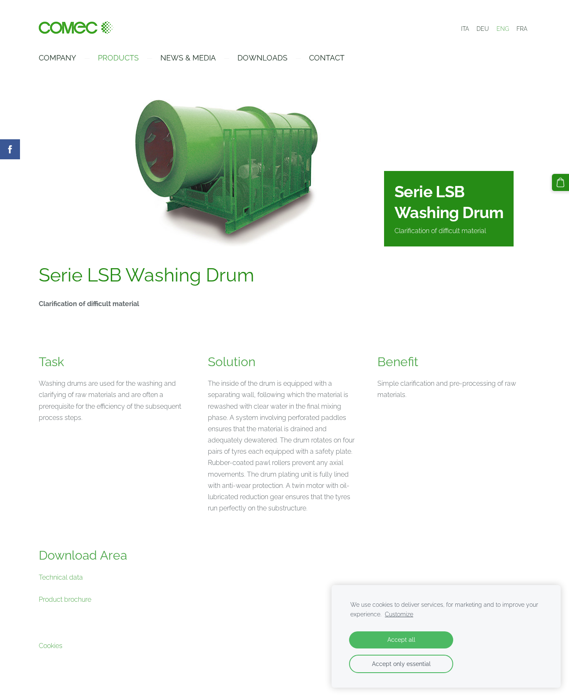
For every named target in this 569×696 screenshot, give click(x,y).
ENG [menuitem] (503, 28)
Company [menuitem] (57, 57)
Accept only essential (401, 663)
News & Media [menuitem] (188, 57)
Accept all (401, 639)
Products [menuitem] (118, 57)
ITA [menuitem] (465, 28)
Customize (399, 614)
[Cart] (560, 182)
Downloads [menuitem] (262, 57)
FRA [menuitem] (522, 28)
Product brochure (65, 599)
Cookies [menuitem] (50, 646)
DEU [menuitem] (483, 28)
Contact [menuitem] (326, 57)
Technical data (61, 577)
